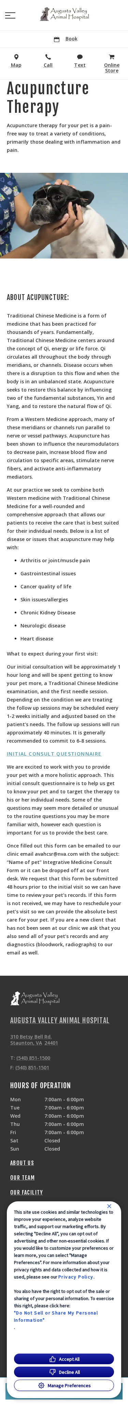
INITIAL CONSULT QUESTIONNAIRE (54, 754)
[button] (10, 15)
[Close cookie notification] (109, 1206)
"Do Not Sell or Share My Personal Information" (56, 1316)
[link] (64, 14)
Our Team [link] (22, 1178)
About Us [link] (22, 1163)
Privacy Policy (76, 1277)
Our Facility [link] (26, 1192)
